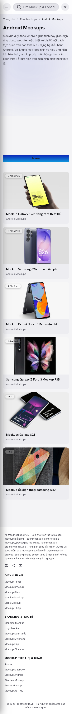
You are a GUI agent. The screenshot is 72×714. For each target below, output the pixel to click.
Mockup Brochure (15, 586)
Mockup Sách (12, 592)
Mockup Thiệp (13, 608)
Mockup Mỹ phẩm (15, 638)
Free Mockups (28, 19)
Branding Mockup (14, 622)
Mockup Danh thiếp (15, 633)
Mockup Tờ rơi (13, 581)
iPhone (8, 664)
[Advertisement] (36, 106)
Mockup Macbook (15, 669)
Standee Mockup (14, 680)
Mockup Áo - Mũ (14, 690)
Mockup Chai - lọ (14, 649)
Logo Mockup (12, 628)
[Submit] (19, 7)
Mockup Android (14, 674)
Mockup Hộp (12, 644)
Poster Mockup (13, 685)
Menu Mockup (13, 602)
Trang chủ (9, 19)
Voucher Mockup (14, 597)
